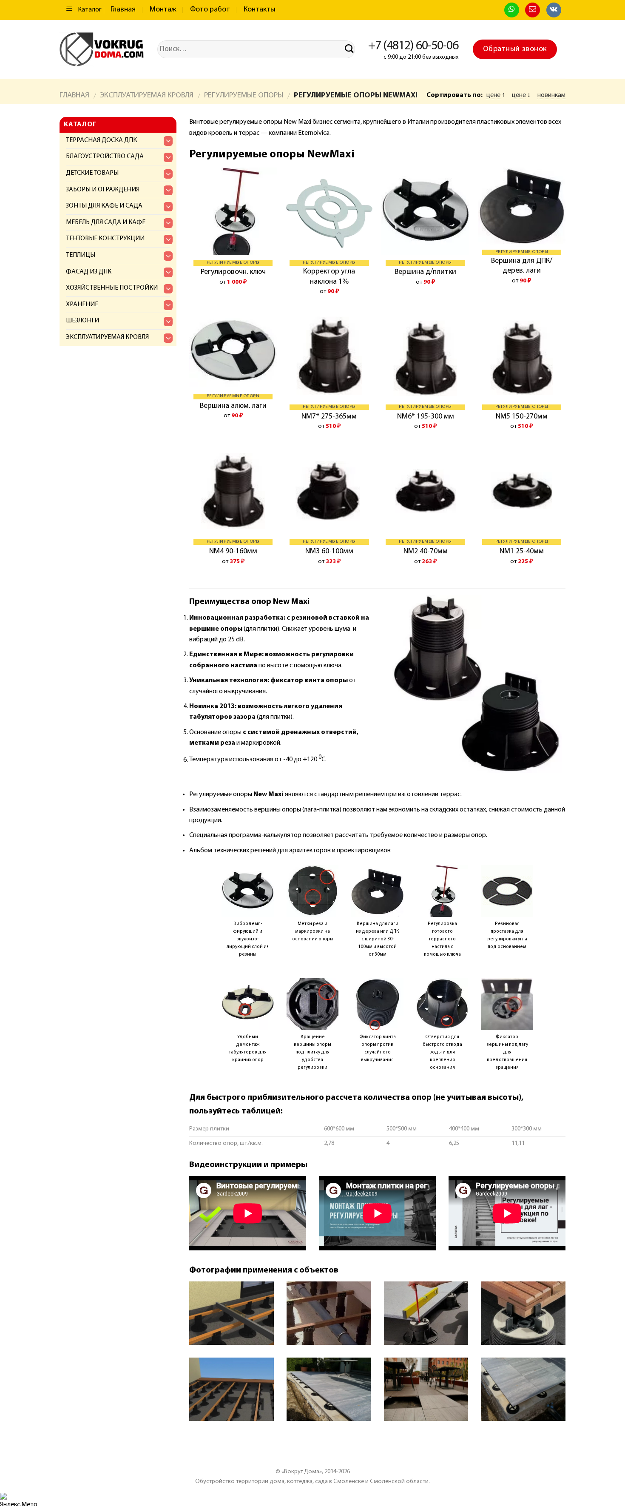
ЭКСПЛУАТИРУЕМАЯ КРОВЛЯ (146, 95)
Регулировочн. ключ (233, 272)
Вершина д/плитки (425, 272)
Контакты (260, 10)
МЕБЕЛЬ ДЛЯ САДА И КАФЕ (105, 222)
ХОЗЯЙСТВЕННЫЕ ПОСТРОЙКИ (112, 288)
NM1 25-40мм (522, 551)
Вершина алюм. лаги (233, 406)
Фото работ (210, 10)
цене (493, 95)
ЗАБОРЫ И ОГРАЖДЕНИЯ (102, 189)
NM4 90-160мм (233, 551)
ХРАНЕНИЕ (82, 304)
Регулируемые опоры (243, 95)
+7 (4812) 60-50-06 (413, 46)
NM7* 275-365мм (329, 417)
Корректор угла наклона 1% (329, 276)
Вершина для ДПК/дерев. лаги (521, 266)
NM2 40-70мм (425, 551)
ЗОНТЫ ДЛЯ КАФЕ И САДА (104, 205)
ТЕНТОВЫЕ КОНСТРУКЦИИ (105, 238)
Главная (123, 10)
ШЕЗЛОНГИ (82, 320)
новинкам (551, 95)
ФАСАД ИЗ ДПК (88, 271)
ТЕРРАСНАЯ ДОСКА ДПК (101, 140)
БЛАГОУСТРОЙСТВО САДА (105, 156)
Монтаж (163, 10)
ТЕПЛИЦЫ (80, 255)
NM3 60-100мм (329, 551)
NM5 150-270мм (522, 417)
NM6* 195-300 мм (425, 417)
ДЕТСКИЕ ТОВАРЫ (92, 173)
